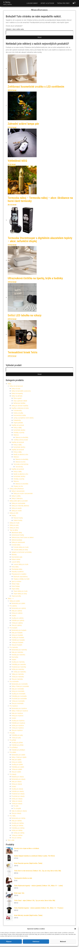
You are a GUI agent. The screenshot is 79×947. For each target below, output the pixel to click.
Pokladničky (17, 420)
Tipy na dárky (14, 530)
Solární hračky (17, 520)
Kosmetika (15, 657)
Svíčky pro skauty (17, 799)
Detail (14, 90)
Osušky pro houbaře (18, 637)
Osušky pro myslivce (18, 721)
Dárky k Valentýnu (17, 498)
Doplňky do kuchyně (18, 425)
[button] (75, 929)
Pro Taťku (13, 816)
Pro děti (15, 806)
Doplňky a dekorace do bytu (20, 408)
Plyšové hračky (18, 518)
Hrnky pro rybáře (17, 762)
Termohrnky (19, 467)
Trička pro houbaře (17, 642)
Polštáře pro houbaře (18, 640)
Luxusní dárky (32, 3)
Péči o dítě (11, 840)
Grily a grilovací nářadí (20, 401)
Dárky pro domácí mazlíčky (20, 406)
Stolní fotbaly (16, 586)
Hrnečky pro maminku (18, 655)
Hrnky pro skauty (17, 784)
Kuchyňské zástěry (19, 430)
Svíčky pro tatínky (17, 830)
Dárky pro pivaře (17, 508)
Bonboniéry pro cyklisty (19, 608)
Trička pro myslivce (18, 728)
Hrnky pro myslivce (17, 716)
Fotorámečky (17, 410)
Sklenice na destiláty (21, 437)
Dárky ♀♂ (11, 598)
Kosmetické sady (17, 557)
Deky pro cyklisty (17, 611)
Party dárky (15, 567)
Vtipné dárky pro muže (20, 591)
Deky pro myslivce (17, 713)
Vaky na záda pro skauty (19, 811)
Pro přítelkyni (14, 747)
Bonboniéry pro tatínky (18, 818)
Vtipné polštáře (18, 423)
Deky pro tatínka (17, 821)
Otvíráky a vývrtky (18, 432)
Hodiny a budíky (18, 413)
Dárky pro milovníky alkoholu (20, 506)
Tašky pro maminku (18, 674)
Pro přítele (13, 740)
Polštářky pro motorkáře (19, 696)
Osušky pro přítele (17, 742)
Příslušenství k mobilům (19, 574)
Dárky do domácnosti (16, 386)
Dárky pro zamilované (18, 542)
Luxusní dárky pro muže (20, 564)
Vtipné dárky (15, 589)
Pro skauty (13, 774)
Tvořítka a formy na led (20, 440)
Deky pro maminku (17, 652)
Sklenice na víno (20, 462)
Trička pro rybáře (17, 769)
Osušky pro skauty (17, 789)
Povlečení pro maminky (19, 667)
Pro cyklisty (13, 606)
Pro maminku (14, 647)
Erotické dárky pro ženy (20, 550)
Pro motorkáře (14, 681)
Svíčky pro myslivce (18, 725)
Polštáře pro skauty (18, 791)
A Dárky (6, 2)
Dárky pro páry (14, 525)
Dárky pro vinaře (17, 511)
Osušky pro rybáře (17, 764)
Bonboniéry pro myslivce (19, 708)
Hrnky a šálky (17, 427)
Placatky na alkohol (18, 572)
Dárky (9, 384)
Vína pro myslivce (17, 730)
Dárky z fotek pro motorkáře (20, 686)
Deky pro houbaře (17, 633)
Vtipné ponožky (16, 596)
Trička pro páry (63, 3)
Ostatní (14, 615)
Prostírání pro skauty (18, 796)
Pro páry (12, 733)
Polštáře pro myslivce (18, 723)
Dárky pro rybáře (15, 601)
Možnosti (63, 941)
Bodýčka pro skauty (18, 777)
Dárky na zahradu (17, 396)
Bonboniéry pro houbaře (19, 630)
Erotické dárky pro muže (21, 547)
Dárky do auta (16, 388)
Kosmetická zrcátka (19, 415)
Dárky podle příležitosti (17, 489)
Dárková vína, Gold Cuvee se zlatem (23, 537)
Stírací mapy (15, 584)
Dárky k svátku (16, 496)
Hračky (14, 515)
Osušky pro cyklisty (18, 618)
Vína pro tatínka (16, 838)
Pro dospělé (17, 808)
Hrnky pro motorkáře (18, 691)
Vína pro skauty (16, 813)
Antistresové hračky (18, 535)
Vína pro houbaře (17, 645)
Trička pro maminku (18, 677)
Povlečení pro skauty (18, 794)
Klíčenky (14, 554)
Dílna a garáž (17, 398)
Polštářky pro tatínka (18, 828)
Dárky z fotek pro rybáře (19, 757)
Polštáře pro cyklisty (18, 620)
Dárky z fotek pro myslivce (20, 711)
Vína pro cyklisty (17, 625)
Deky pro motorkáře (18, 689)
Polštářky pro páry (17, 735)
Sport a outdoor (47, 3)
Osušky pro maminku (18, 662)
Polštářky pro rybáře (18, 767)
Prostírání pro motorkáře (19, 698)
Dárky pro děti (14, 513)
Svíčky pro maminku (18, 669)
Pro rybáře (13, 752)
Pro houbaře (13, 628)
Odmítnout (36, 941)
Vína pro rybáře (16, 772)
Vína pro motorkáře (18, 703)
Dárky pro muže (14, 523)
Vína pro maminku (17, 679)
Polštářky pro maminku (19, 664)
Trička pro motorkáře (18, 701)
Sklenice (16, 435)
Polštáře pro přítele (17, 745)
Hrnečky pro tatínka (18, 823)
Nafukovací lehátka (19, 403)
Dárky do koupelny (17, 393)
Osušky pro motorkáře (18, 694)
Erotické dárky (16, 545)
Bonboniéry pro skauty (18, 779)
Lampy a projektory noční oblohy (23, 418)
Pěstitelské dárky (17, 569)
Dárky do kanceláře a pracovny (21, 391)
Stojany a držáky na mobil (21, 579)
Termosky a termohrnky (20, 464)
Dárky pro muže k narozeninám (23, 493)
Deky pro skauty (16, 781)
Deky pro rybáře (16, 760)
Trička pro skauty (17, 803)
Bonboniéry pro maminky (19, 650)
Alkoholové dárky (17, 532)
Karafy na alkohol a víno (20, 454)
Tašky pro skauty (17, 801)
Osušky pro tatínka (17, 825)
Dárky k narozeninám (18, 491)
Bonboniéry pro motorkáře (20, 684)
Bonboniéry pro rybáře (18, 603)
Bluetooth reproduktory (20, 576)
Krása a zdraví (16, 559)
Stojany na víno (18, 486)
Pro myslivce (14, 706)
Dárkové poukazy (17, 540)
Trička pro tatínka (17, 835)
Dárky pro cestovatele (18, 503)
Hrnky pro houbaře (17, 635)
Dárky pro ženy (14, 528)
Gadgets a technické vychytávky (22, 552)
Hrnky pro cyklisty (17, 613)
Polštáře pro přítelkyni (18, 750)
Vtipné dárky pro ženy (20, 594)
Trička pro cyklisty (17, 623)
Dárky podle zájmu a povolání (19, 501)
